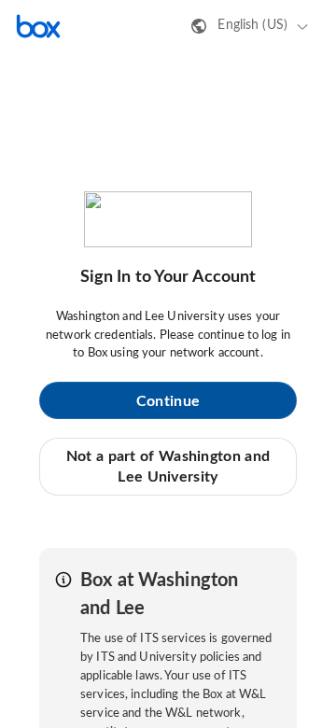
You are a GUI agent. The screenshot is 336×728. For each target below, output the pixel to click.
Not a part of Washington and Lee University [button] (168, 466)
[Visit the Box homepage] (38, 26)
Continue (168, 401)
